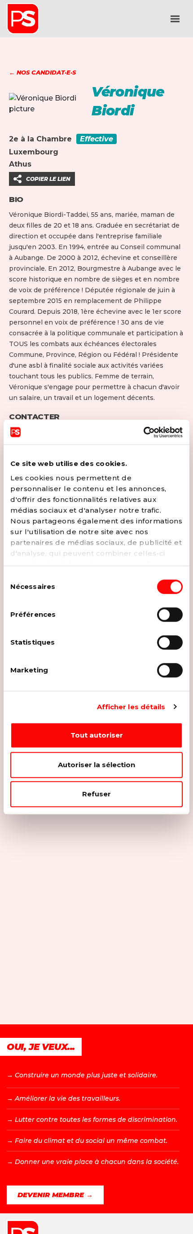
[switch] (170, 614)
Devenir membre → (55, 1194)
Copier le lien (48, 179)
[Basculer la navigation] (175, 18)
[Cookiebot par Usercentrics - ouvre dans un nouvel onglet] (143, 432)
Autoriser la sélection (96, 764)
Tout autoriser (96, 735)
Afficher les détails (131, 707)
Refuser (96, 794)
